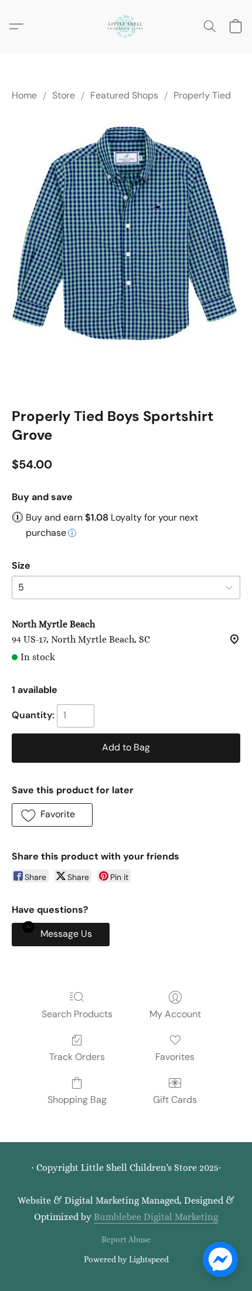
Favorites (175, 1057)
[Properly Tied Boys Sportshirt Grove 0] (126, 252)
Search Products (77, 1014)
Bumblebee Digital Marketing (156, 1216)
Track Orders (77, 1057)
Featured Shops (124, 95)
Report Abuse (126, 1239)
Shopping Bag (77, 1099)
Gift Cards (175, 1099)
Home (24, 95)
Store (63, 95)
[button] (126, 26)
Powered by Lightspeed (126, 1259)
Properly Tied (202, 95)
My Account (175, 1014)
